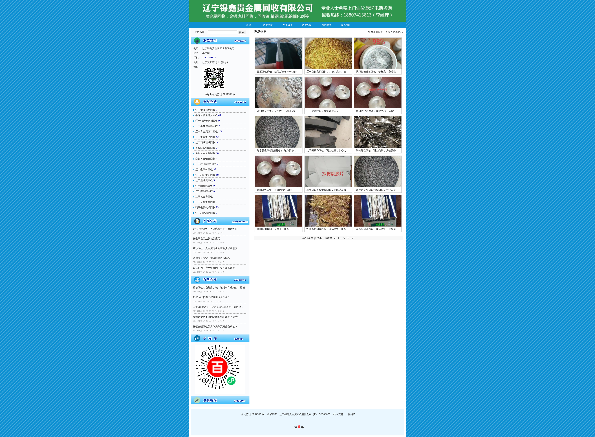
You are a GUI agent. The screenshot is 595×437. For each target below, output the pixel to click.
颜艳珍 (351, 414)
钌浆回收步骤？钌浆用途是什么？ (211, 297)
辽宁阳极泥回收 (204, 185)
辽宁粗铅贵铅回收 (205, 175)
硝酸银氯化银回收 (205, 207)
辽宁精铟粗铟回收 (205, 142)
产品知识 (307, 24)
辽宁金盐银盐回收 (205, 202)
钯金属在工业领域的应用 (206, 238)
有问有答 (327, 24)
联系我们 (346, 24)
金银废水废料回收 (205, 153)
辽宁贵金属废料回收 (206, 131)
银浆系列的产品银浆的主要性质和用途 (214, 267)
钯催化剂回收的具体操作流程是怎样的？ (215, 326)
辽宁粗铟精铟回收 (205, 212)
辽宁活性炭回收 (204, 180)
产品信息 (268, 24)
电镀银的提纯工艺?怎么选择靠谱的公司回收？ (218, 307)
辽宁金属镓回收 (204, 169)
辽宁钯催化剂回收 (205, 109)
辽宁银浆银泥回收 (205, 137)
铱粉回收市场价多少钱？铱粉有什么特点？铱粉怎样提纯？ (220, 287)
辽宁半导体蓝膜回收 (206, 126)
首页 (248, 24)
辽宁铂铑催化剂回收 (206, 120)
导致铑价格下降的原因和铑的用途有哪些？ (216, 316)
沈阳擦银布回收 (204, 191)
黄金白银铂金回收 (205, 147)
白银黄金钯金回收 (205, 158)
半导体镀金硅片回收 (206, 115)
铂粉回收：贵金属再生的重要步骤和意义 (215, 248)
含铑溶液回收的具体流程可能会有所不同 (215, 228)
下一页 (351, 238)
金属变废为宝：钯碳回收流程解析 (211, 258)
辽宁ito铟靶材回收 (205, 164)
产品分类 (287, 24)
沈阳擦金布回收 (204, 196)
